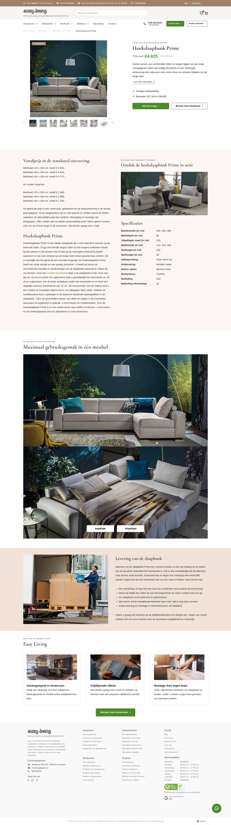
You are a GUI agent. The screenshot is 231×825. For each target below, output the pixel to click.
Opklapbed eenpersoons (132, 745)
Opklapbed (47, 24)
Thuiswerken (169, 749)
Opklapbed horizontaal (131, 738)
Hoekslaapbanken (90, 745)
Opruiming (98, 24)
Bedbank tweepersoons (92, 776)
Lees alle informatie (142, 82)
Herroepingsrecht (171, 752)
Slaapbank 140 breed (61, 31)
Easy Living (28, 31)
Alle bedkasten (128, 762)
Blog (186, 3)
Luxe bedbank (88, 780)
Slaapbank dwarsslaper (92, 741)
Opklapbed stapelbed (130, 752)
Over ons (168, 745)
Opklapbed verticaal (130, 741)
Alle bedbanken (89, 762)
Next (112, 122)
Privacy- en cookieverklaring (153, 821)
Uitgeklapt (130, 528)
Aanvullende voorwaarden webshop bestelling (122, 821)
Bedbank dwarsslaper (91, 773)
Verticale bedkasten (130, 769)
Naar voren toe (164, 259)
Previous (24, 122)
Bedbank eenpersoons (92, 766)
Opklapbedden (129, 730)
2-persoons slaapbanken (92, 738)
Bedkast (81, 24)
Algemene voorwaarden (94, 821)
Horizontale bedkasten (131, 766)
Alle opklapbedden (129, 734)
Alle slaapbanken (90, 734)
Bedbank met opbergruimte (94, 769)
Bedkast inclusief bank (131, 773)
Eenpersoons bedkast (131, 780)
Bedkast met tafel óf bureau (133, 776)
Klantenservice (170, 741)
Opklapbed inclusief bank (132, 749)
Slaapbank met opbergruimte (94, 749)
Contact (112, 24)
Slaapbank (28, 24)
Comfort (160, 274)
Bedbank (65, 24)
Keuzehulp (196, 3)
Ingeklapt (100, 528)
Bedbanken (89, 758)
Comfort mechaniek (57, 273)
